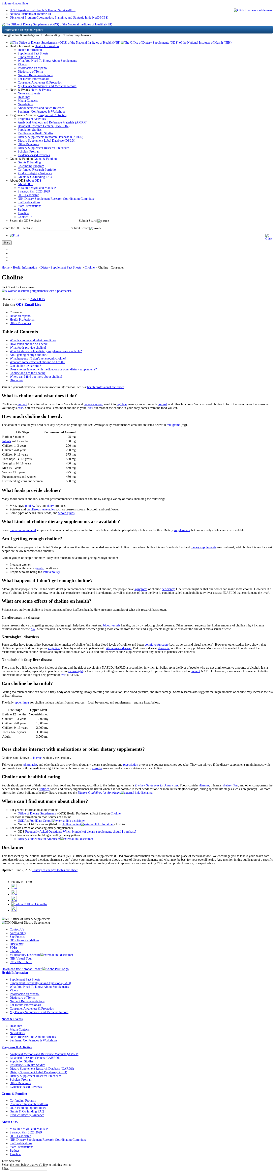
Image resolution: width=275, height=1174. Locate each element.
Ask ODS (37, 299)
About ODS (33, 180)
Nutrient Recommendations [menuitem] (35, 75)
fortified (44, 789)
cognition (54, 648)
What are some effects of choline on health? (37, 362)
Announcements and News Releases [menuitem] (41, 108)
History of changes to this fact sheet (55, 870)
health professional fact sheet (105, 387)
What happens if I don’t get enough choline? (38, 358)
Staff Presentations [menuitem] (29, 206)
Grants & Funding (45, 158)
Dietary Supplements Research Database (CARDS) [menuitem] (50, 137)
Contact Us (17, 929)
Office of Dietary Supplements (37, 813)
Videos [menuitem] (22, 64)
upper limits (21, 702)
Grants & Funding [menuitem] (29, 162)
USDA (22, 820)
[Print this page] (14, 235)
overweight (75, 671)
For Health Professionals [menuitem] (33, 78)
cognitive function (156, 644)
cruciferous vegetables (41, 509)
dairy (50, 505)
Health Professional (22, 319)
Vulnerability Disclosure (25, 955)
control (162, 404)
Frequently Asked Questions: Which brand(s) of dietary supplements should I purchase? (80, 831)
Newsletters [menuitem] (25, 104)
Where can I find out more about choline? (36, 376)
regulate (122, 404)
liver (89, 408)
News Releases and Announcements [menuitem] (33, 1036)
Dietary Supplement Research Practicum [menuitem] (43, 147)
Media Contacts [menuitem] (28, 100)
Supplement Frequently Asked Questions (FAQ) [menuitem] (40, 983)
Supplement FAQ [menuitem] (29, 57)
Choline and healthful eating (27, 373)
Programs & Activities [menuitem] (32, 118)
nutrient (22, 404)
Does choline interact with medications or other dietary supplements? (53, 369)
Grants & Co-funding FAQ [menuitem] (35, 177)
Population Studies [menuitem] (29, 129)
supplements (182, 530)
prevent (195, 671)
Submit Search (88, 220)
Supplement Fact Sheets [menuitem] (33, 53)
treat (63, 674)
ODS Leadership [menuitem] (28, 195)
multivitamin (18, 530)
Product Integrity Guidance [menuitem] (35, 173)
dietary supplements (203, 547)
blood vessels (111, 625)
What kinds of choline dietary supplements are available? (46, 351)
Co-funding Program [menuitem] (31, 166)
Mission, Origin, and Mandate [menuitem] (37, 187)
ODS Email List (28, 304)
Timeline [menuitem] (23, 213)
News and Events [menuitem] (29, 93)
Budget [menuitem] (22, 209)
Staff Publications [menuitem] (29, 202)
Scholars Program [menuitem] (29, 151)
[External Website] (137, 792)
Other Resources (20, 323)
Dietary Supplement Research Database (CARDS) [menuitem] (42, 1068)
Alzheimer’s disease (118, 648)
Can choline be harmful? (25, 365)
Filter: (5, 1168)
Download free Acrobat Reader (22, 969)
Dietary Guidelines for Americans (156, 785)
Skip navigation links (15, 3)
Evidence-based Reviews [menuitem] (34, 155)
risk (33, 629)
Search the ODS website (25, 220)
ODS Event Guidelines (24, 940)
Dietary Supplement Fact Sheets (60, 267)
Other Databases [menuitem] (28, 144)
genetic (39, 568)
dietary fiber (230, 785)
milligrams (173, 425)
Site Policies (17, 936)
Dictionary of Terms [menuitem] (30, 71)
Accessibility (18, 933)
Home (5, 267)
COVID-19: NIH (21, 962)
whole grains (66, 513)
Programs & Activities (52, 115)
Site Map (15, 951)
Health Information (47, 46)
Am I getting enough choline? (29, 354)
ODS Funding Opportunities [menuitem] (28, 1107)
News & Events (41, 89)
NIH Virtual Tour (21, 958)
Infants (6, 441)
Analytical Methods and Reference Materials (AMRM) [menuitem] (52, 122)
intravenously (51, 572)
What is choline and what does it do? (33, 340)
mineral (31, 530)
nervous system (93, 404)
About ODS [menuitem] (25, 184)
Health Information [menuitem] (30, 49)
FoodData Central (40, 820)
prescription (130, 764)
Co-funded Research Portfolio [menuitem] (37, 169)
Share (6, 242)
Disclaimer (16, 380)
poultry (29, 505)
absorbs (97, 768)
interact (37, 757)
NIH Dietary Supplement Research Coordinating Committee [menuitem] (56, 198)
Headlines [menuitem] (24, 97)
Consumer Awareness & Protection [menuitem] (40, 82)
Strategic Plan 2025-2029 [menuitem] (34, 191)
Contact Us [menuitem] (25, 216)
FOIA (13, 947)
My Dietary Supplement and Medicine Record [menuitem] (47, 86)
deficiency (168, 589)
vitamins (203, 785)
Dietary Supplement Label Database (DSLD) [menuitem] (46, 140)
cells (20, 408)
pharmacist (30, 764)
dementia (164, 648)
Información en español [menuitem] (33, 68)
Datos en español (20, 316)
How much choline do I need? (29, 344)
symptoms (140, 589)
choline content (71, 824)
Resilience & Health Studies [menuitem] (35, 133)
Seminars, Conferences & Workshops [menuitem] (41, 111)
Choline (90, 267)
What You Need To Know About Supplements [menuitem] (47, 60)
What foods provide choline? (28, 347)
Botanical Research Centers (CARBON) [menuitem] (43, 126)
